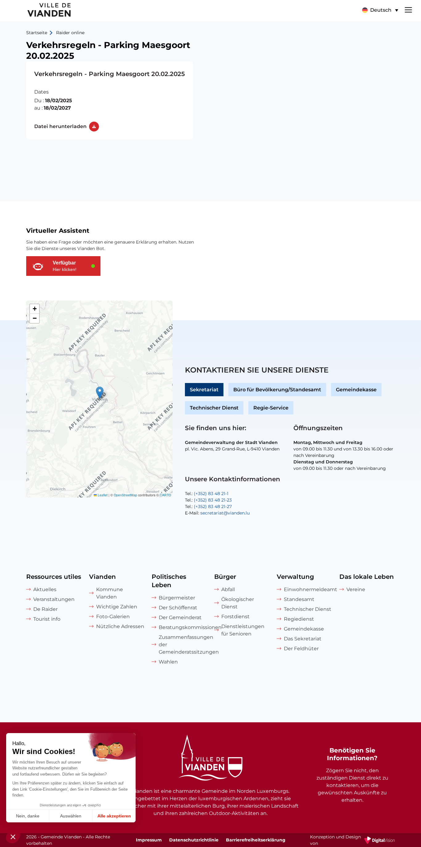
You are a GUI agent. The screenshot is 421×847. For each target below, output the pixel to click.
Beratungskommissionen (183, 627)
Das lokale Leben (366, 576)
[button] (380, 10)
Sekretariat (204, 390)
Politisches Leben (169, 581)
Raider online (70, 32)
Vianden (102, 576)
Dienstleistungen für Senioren (242, 630)
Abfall (228, 589)
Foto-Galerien (113, 616)
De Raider (45, 609)
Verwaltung (295, 576)
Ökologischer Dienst (237, 603)
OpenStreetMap (125, 495)
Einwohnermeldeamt (308, 589)
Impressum (149, 840)
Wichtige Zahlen (116, 607)
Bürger (225, 576)
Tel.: (206, 493)
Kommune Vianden (109, 593)
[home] (36, 11)
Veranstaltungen (54, 599)
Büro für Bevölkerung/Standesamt (277, 390)
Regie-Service (270, 408)
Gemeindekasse (356, 390)
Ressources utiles (53, 576)
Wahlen (168, 662)
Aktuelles (44, 589)
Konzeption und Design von (352, 840)
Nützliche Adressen (120, 626)
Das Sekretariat (302, 639)
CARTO (165, 495)
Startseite (36, 32)
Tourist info (46, 619)
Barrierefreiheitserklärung (255, 840)
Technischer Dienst (214, 408)
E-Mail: (217, 513)
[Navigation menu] (408, 9)
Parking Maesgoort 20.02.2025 (109, 100)
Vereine (355, 589)
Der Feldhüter (301, 648)
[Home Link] (210, 759)
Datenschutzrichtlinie (194, 840)
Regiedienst (299, 619)
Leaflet (102, 495)
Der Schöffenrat (178, 608)
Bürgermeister (177, 598)
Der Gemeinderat (180, 617)
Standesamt (299, 599)
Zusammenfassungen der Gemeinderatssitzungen (183, 644)
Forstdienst (235, 616)
